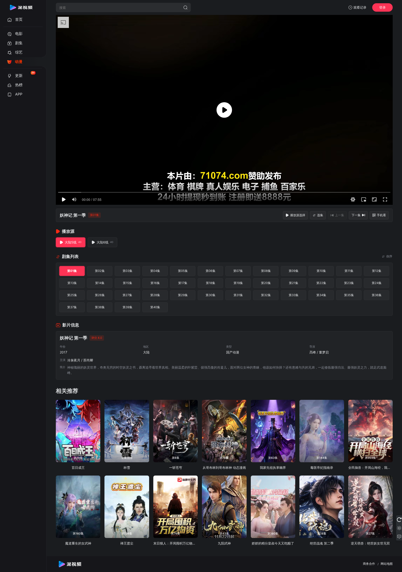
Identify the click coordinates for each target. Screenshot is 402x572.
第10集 (321, 271)
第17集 (182, 283)
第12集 (376, 271)
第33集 (293, 295)
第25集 (72, 295)
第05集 (183, 271)
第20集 (266, 283)
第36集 (377, 295)
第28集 (155, 295)
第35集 (349, 295)
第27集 (127, 295)
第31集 (238, 295)
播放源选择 (297, 215)
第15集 (127, 283)
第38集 (100, 307)
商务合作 (369, 563)
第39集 (127, 307)
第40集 (155, 307)
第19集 (238, 283)
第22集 (321, 283)
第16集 (155, 283)
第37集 (72, 307)
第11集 (349, 271)
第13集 (72, 283)
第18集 (210, 283)
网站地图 (387, 563)
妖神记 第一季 (73, 215)
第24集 (377, 283)
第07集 (238, 271)
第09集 (293, 271)
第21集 (293, 283)
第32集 (266, 295)
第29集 (183, 295)
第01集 (72, 271)
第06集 (210, 271)
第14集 (99, 283)
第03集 (127, 271)
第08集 (266, 271)
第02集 (100, 271)
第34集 (321, 295)
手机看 (381, 215)
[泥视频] (21, 7)
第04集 (155, 271)
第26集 (100, 295)
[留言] (399, 536)
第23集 (349, 283)
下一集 (356, 215)
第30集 (210, 295)
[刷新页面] (399, 519)
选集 (320, 215)
